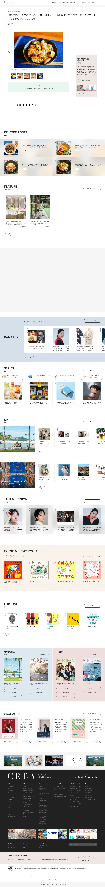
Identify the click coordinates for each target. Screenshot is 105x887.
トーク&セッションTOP (58, 786)
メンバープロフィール (43, 845)
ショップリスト (13, 696)
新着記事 (54, 2)
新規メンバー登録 (86, 80)
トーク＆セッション (71, 2)
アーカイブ (10, 807)
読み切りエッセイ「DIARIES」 (75, 790)
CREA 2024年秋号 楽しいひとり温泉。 (42, 817)
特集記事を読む (13, 692)
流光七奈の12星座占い (89, 790)
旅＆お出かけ (10, 790)
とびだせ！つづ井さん (73, 792)
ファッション (10, 801)
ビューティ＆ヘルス (11, 799)
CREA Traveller (42, 884)
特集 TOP (92, 421)
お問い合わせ (36, 876)
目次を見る (13, 688)
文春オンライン (58, 884)
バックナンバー (43, 654)
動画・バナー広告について (47, 876)
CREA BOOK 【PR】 (12, 847)
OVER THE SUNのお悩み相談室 (60, 796)
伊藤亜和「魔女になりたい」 (75, 788)
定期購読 (66, 876)
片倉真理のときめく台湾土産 (28, 790)
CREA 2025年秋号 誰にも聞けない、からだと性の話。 (45, 802)
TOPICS (9, 814)
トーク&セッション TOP (92, 501)
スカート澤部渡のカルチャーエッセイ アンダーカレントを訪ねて (75, 803)
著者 (24, 847)
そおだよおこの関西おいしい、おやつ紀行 (29, 801)
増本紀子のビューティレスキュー (29, 817)
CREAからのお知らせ (12, 816)
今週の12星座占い (88, 792)
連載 (60, 2)
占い (93, 2)
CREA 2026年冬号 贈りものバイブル (42, 798)
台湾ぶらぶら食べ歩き (27, 788)
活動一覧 (40, 847)
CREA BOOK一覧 (92, 713)
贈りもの (9, 788)
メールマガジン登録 (85, 856)
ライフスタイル (11, 797)
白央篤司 (12, 24)
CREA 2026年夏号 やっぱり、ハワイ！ (42, 789)
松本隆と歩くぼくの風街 (58, 794)
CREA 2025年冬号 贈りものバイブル (42, 813)
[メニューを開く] (98, 2)
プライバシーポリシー (84, 876)
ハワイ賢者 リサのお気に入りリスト (28, 793)
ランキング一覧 (92, 321)
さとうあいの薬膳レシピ (28, 804)
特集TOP (40, 786)
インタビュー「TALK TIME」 (74, 797)
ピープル (24, 845)
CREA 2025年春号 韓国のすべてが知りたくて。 (44, 810)
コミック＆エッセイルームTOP (92, 556)
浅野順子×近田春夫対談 (58, 792)
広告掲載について (57, 876)
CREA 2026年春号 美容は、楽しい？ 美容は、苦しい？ (45, 793)
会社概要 (28, 876)
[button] (9, 51)
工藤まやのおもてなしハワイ (28, 796)
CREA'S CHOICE (11, 812)
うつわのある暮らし (27, 806)
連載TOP (24, 786)
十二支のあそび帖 (72, 795)
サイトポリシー (75, 876)
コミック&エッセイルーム (84, 2)
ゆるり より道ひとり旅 (73, 806)
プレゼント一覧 (80, 93)
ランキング (10, 805)
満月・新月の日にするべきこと (91, 799)
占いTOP (92, 605)
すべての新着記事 (11, 786)
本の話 (64, 884)
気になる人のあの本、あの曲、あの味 (60, 789)
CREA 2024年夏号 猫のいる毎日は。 (42, 820)
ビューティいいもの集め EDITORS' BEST (27, 809)
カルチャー (10, 795)
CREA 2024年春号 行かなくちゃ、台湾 (42, 824)
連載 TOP (92, 370)
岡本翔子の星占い (88, 788)
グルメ (9, 792)
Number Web (50, 884)
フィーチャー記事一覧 (92, 188)
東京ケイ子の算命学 (89, 795)
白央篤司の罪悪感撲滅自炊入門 (16, 11)
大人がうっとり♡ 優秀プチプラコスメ (28, 813)
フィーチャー (10, 809)
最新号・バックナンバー (12, 845)
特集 (64, 2)
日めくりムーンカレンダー (90, 797)
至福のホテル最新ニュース (28, 798)
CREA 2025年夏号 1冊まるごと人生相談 (43, 806)
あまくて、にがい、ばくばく (74, 799)
